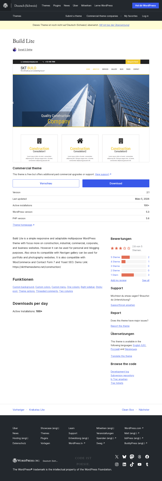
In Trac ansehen (119, 379)
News (16, 433)
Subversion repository (122, 375)
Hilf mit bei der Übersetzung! (114, 25)
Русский (115, 349)
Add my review (118, 280)
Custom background (23, 287)
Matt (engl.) (132, 433)
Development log (120, 371)
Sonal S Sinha (25, 49)
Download (116, 183)
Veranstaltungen (105, 433)
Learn (72, 428)
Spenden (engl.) (106, 438)
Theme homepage (22, 224)
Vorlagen (45, 443)
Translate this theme (121, 356)
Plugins (44, 438)
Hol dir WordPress (145, 5)
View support (102, 174)
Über (15, 428)
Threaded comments (47, 291)
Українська (131, 349)
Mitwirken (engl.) (105, 428)
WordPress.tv (77, 443)
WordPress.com (134, 428)
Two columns (66, 291)
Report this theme (120, 326)
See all (145, 280)
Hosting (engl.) (20, 438)
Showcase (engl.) (50, 428)
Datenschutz (19, 443)
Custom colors (42, 287)
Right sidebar (88, 287)
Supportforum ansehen (123, 305)
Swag (101, 443)
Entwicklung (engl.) (79, 438)
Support (73, 433)
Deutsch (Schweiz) (52, 461)
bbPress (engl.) (134, 438)
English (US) (139, 345)
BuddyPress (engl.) (136, 443)
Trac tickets (117, 383)
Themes (17, 16)
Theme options (27, 291)
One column (73, 287)
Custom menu (59, 287)
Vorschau (46, 183)
